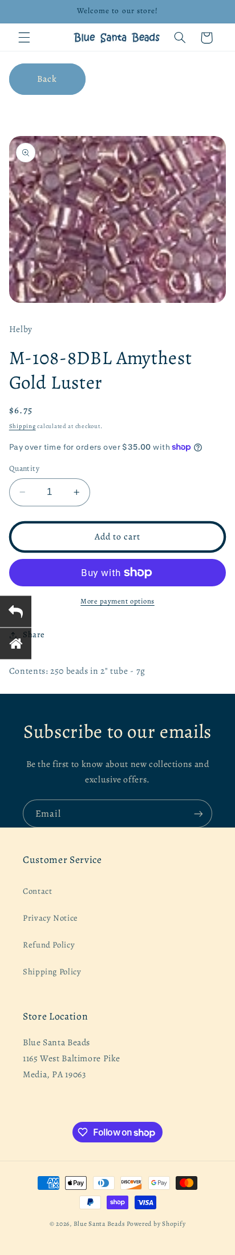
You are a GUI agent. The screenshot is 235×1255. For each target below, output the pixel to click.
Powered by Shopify (156, 1223)
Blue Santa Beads (99, 1223)
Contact (37, 891)
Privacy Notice (50, 918)
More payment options (117, 601)
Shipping (22, 426)
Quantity (24, 468)
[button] (24, 38)
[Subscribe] (198, 814)
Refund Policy (49, 944)
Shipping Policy (52, 971)
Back (47, 79)
